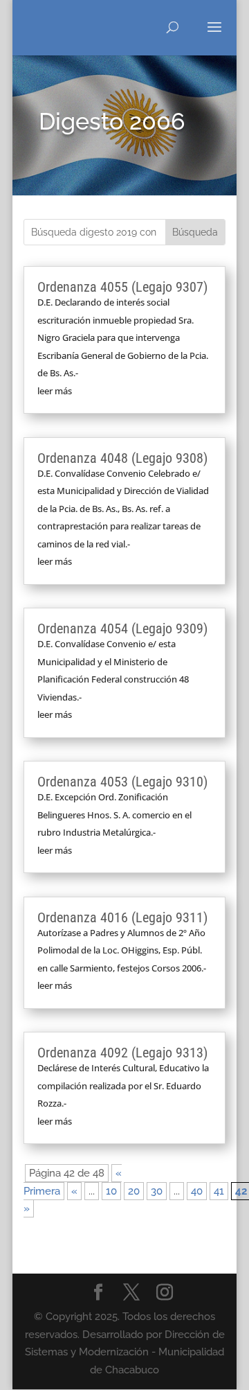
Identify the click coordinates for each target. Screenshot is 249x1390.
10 (111, 1191)
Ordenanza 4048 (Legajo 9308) (122, 458)
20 (134, 1191)
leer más (54, 391)
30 (157, 1191)
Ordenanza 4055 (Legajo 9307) (122, 287)
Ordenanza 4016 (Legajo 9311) (122, 917)
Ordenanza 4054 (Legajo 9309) (122, 628)
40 (197, 1191)
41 (219, 1191)
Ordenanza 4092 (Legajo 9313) (122, 1052)
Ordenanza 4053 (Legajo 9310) (122, 781)
